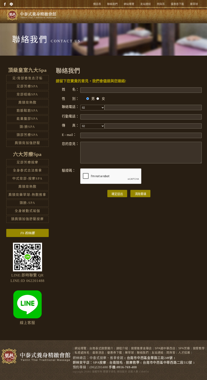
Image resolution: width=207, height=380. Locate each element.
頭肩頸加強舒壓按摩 (27, 219)
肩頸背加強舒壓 (27, 143)
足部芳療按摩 (27, 162)
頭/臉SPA (27, 126)
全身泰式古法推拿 (27, 170)
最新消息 (98, 352)
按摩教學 (199, 348)
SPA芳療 (184, 348)
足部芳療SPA (27, 86)
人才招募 (184, 352)
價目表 (97, 3)
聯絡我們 (112, 3)
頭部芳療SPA (27, 135)
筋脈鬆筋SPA (27, 110)
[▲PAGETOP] (197, 370)
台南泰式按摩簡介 (101, 348)
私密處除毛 (82, 352)
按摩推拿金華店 (141, 348)
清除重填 (140, 194)
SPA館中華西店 (165, 348)
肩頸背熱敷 (27, 102)
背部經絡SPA (27, 94)
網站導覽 (129, 3)
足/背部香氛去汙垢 (27, 78)
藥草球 (194, 3)
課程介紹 (122, 348)
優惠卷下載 (177, 3)
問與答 (161, 3)
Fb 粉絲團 (27, 233)
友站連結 (145, 3)
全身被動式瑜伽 (27, 211)
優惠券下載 (114, 352)
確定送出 (117, 194)
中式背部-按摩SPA (27, 178)
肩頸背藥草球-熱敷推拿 (27, 194)
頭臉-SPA (27, 202)
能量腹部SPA (27, 118)
